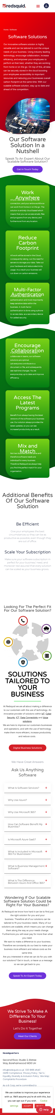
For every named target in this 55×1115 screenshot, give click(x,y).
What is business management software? (26, 867)
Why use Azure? (17, 800)
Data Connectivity (29, 717)
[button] (38, 6)
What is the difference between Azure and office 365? (26, 881)
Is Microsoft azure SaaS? (22, 839)
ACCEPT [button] (27, 1106)
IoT (43, 714)
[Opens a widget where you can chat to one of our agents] (44, 1110)
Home (6, 30)
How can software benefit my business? (25, 825)
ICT (17, 717)
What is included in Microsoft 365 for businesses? (25, 852)
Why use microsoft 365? (22, 812)
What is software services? (23, 787)
